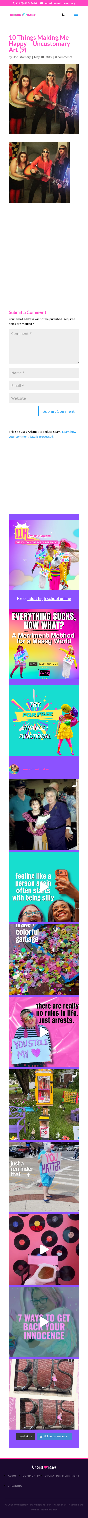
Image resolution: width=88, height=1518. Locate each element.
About (13, 1475)
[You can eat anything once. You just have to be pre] (44, 1032)
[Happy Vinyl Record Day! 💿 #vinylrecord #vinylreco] (44, 1249)
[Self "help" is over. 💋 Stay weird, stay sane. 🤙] (44, 887)
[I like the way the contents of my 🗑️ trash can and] (44, 959)
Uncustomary (22, 57)
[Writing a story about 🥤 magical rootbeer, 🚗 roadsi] (44, 1322)
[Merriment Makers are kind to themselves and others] (44, 1177)
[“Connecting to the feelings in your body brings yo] (44, 1394)
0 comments (63, 57)
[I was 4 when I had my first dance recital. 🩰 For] (44, 814)
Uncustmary (44, 1467)
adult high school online (49, 598)
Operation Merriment (62, 1475)
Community (31, 1475)
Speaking (15, 1485)
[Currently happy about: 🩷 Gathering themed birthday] (44, 1104)
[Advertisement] (44, 247)
